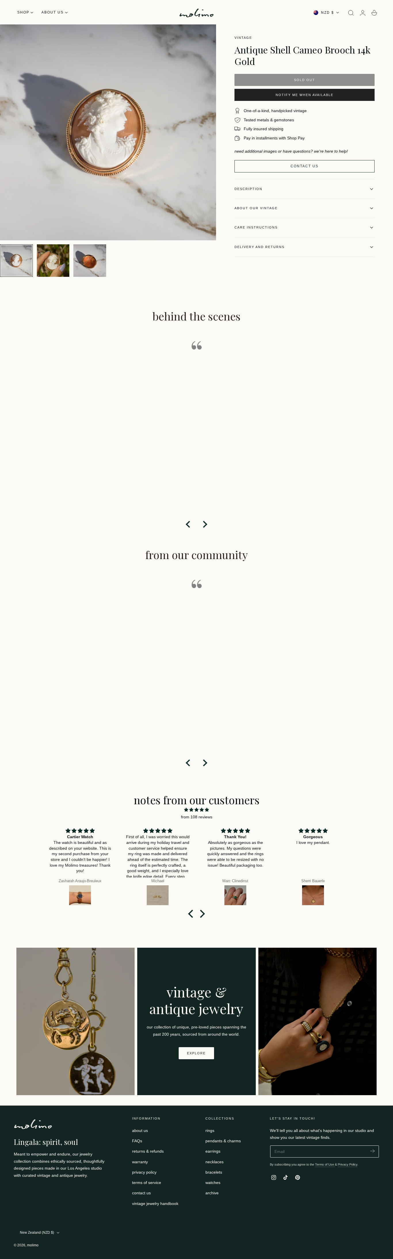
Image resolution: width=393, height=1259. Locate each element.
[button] (351, 13)
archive (212, 1193)
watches (212, 1182)
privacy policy (144, 1172)
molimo (33, 1245)
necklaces (214, 1161)
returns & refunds (148, 1151)
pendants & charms (223, 1141)
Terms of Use (325, 1164)
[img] (196, 809)
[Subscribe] (372, 1151)
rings (209, 1130)
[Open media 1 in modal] (206, 34)
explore (196, 1053)
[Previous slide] (188, 524)
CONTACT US (304, 166)
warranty (140, 1161)
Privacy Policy (347, 1164)
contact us (141, 1193)
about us (140, 1130)
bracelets (213, 1172)
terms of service (146, 1182)
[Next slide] (204, 524)
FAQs (137, 1141)
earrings (212, 1151)
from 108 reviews (196, 817)
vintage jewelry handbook (155, 1203)
